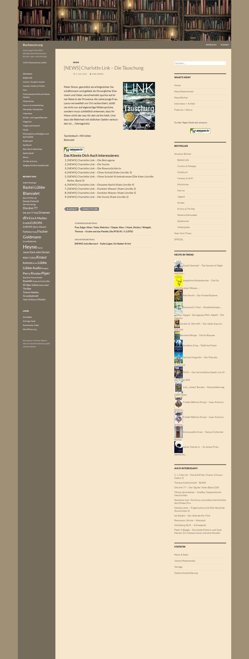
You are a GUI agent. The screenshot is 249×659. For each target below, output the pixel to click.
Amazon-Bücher (182, 153)
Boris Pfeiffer (28, 198)
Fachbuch (182, 172)
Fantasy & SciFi (185, 178)
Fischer (42, 231)
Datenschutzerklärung (186, 572)
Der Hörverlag (29, 204)
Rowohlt (27, 281)
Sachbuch (27, 145)
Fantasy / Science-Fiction (34, 86)
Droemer (44, 212)
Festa (34, 232)
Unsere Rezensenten (184, 560)
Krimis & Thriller (186, 208)
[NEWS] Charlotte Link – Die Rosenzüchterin (94, 168)
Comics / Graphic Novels (34, 82)
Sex (48, 281)
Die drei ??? (30, 208)
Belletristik (183, 159)
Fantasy (27, 231)
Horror (181, 190)
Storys (25, 157)
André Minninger (30, 183)
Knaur (41, 257)
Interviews (27, 113)
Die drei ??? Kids (30, 212)
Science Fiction (39, 281)
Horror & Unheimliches (33, 105)
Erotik (26, 222)
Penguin (45, 268)
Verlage (178, 566)
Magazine (27, 121)
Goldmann (32, 236)
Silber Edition (32, 285)
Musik (25, 129)
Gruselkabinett (29, 241)
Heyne (30, 247)
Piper (45, 273)
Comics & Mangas (186, 166)
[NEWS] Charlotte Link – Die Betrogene (91, 160)
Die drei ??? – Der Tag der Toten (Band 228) (196, 487)
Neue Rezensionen (184, 91)
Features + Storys (183, 109)
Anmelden (27, 317)
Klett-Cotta (29, 257)
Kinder (181, 202)
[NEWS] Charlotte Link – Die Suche (88, 164)
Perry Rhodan (32, 273)
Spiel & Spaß (28, 153)
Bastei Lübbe (34, 187)
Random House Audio (32, 277)
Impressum (211, 45)
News (76, 62)
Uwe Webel (98, 74)
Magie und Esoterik (31, 125)
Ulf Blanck (32, 299)
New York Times (182, 233)
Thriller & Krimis (30, 161)
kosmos (27, 263)
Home (177, 85)
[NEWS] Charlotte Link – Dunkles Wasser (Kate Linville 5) (101, 188)
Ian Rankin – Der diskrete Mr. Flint (192, 515)
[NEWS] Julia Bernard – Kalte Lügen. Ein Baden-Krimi (103, 241)
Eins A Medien (38, 218)
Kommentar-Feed (31, 325)
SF (24, 284)
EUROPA (36, 223)
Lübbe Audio (32, 268)
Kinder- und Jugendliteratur (35, 117)
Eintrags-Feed (29, 321)
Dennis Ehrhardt (31, 201)
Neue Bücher (181, 97)
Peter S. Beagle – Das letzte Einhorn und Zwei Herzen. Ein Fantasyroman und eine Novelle (198, 531)
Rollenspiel (28, 141)
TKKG (25, 299)
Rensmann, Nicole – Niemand (189, 520)
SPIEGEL (178, 239)
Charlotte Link (90, 209)
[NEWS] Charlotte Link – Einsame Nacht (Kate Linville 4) (100, 184)
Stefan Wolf (44, 285)
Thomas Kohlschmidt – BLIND (190, 482)
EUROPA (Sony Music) (34, 226)
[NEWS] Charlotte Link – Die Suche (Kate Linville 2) (98, 196)
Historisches (28, 101)
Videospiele (183, 227)
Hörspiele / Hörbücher (33, 109)
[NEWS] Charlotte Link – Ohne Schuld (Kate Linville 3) (99, 172)
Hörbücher (183, 184)
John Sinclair (43, 252)
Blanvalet (72, 209)
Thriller (27, 288)
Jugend (181, 196)
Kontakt (225, 45)
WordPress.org (29, 329)
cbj (35, 198)
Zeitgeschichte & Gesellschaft (36, 165)
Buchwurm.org (33, 45)
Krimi (35, 263)
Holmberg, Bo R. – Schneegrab (190, 525)
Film (25, 90)
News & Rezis (181, 554)
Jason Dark (29, 252)
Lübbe (42, 263)
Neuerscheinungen (187, 214)
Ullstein (41, 299)
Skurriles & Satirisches (32, 149)
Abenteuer (27, 73)
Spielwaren (183, 221)
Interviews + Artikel (184, 103)
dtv (26, 217)
